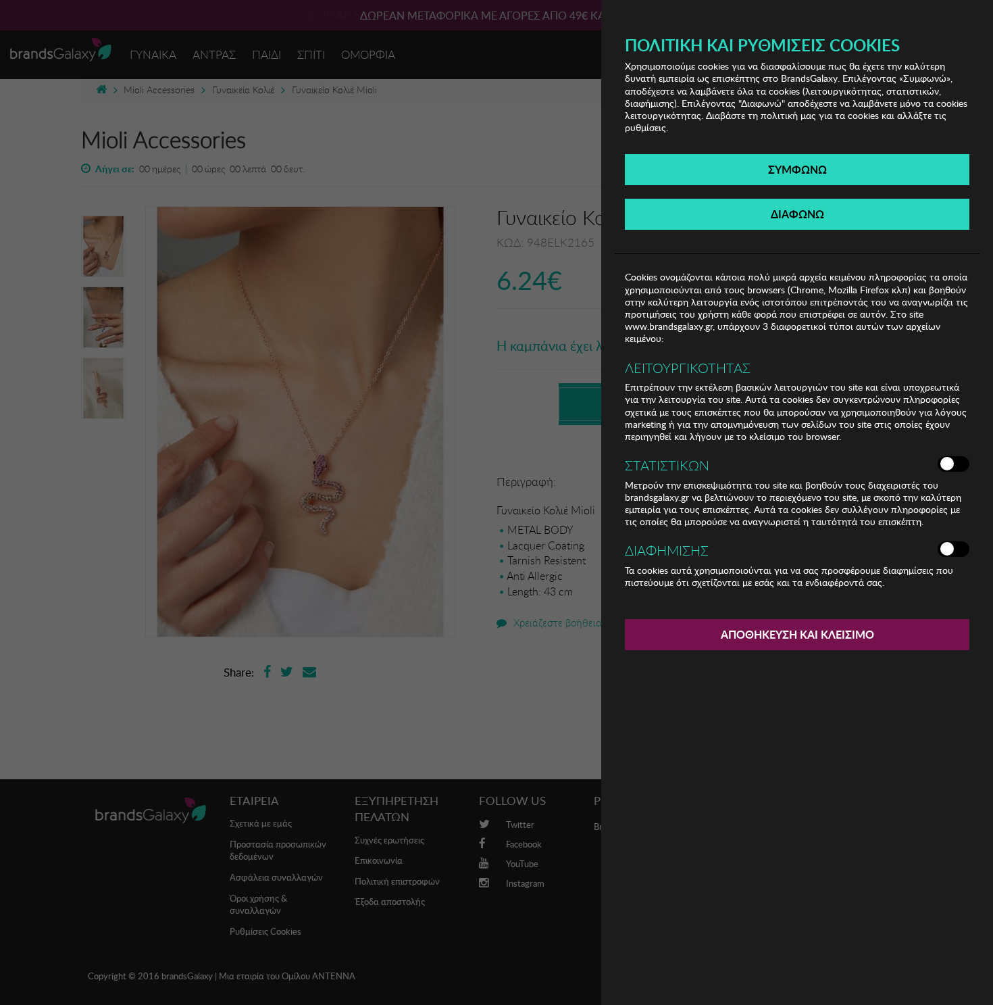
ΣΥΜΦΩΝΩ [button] (797, 169)
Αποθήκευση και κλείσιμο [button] (797, 634)
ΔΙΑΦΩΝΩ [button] (797, 214)
